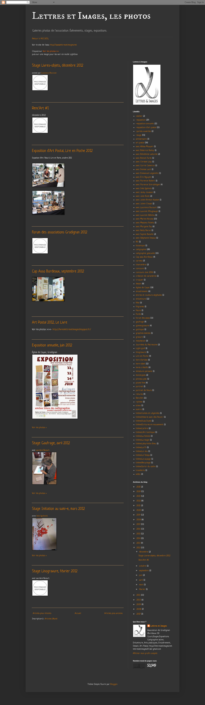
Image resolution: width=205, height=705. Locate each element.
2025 (138, 487)
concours (140, 268)
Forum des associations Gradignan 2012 (59, 233)
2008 (139, 609)
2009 (139, 604)
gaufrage (140, 322)
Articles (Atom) (51, 619)
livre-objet (140, 364)
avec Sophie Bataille (144, 234)
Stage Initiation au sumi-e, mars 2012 (58, 509)
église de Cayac (143, 287)
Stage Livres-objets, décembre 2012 (57, 66)
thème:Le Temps (143, 455)
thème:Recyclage (143, 463)
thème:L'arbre (142, 428)
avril (141, 580)
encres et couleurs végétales (149, 295)
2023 (138, 496)
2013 (138, 543)
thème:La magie (142, 440)
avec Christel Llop (144, 162)
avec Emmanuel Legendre (147, 173)
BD (137, 242)
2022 (138, 501)
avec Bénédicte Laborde (146, 154)
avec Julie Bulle (143, 196)
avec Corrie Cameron (145, 165)
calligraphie (141, 249)
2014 (138, 538)
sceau (138, 405)
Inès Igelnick (42, 516)
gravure (139, 337)
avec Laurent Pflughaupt (147, 211)
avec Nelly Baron (143, 230)
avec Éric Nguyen (143, 177)
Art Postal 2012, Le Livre (49, 323)
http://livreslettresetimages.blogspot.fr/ (72, 329)
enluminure (141, 299)
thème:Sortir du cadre (146, 466)
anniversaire (141, 139)
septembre (144, 570)
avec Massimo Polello (145, 223)
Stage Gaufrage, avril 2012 (51, 443)
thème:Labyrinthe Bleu (146, 443)
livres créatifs (142, 367)
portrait (139, 386)
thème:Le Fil (141, 447)
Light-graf (140, 348)
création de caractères (146, 276)
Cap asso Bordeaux (144, 257)
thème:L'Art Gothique (145, 432)
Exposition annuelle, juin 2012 (52, 346)
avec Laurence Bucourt (146, 207)
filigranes (140, 306)
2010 (138, 600)
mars (141, 584)
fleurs (138, 310)
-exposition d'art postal (146, 127)
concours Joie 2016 (144, 272)
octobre (143, 566)
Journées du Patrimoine (146, 345)
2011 (138, 595)
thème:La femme (143, 436)
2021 (138, 505)
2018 (138, 520)
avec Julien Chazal (144, 204)
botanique (140, 245)
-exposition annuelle (145, 123)
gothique (140, 329)
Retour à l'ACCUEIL (40, 38)
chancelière (141, 264)
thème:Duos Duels (143, 421)
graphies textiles (143, 333)
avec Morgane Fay (144, 226)
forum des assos (143, 318)
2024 (138, 491)
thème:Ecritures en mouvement (149, 424)
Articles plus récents (42, 613)
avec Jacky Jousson (144, 192)
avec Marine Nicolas (144, 219)
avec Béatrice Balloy (145, 150)
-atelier (139, 116)
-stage (139, 135)
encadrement (142, 291)
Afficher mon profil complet (145, 653)
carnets (139, 261)
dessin (138, 284)
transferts (140, 470)
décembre (144, 552)
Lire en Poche (142, 356)
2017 (138, 524)
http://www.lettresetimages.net (63, 45)
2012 (138, 548)
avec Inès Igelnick (144, 188)
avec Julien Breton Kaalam (147, 200)
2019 (138, 515)
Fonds (138, 314)
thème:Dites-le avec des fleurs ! (149, 417)
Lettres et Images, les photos (91, 16)
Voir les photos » (39, 427)
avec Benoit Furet (144, 158)
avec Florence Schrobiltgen (148, 184)
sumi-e (139, 409)
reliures (139, 394)
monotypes (141, 375)
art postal (140, 143)
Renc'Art (139, 398)
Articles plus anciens (113, 613)
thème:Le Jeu (142, 451)
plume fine (140, 383)
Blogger (113, 684)
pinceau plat (141, 379)
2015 (138, 534)
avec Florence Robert (145, 181)
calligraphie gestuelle (145, 253)
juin (141, 575)
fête (137, 303)
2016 (138, 529)
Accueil (78, 613)
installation (140, 341)
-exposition (141, 120)
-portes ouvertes (143, 131)
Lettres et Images (159, 626)
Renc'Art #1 (40, 108)
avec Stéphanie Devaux (146, 238)
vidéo (138, 474)
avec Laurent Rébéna (145, 215)
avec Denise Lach (143, 169)
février (142, 589)
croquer (139, 280)
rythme (139, 402)
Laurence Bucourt (49, 73)
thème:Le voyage (143, 459)
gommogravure (142, 325)
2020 (139, 510)
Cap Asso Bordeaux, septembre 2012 (58, 272)
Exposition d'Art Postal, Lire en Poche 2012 (62, 151)
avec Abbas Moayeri (144, 146)
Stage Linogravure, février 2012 (54, 571)
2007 (138, 614)
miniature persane (144, 371)
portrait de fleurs (144, 390)
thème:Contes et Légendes (147, 413)
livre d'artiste (142, 360)
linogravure (141, 352)
